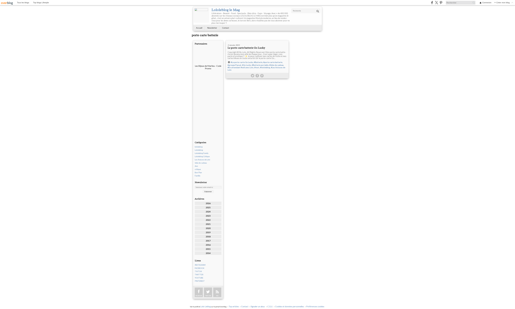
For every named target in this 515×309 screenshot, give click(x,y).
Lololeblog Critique (202, 156)
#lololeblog (265, 67)
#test (256, 67)
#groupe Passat (234, 65)
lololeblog (199, 147)
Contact (225, 28)
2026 (208, 203)
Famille (197, 176)
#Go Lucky (246, 65)
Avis (196, 166)
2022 (208, 220)
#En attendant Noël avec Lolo (240, 67)
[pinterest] (441, 2)
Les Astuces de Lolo (202, 160)
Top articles (234, 306)
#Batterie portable (260, 65)
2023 (208, 216)
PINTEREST (200, 281)
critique (198, 169)
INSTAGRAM (200, 265)
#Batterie (258, 62)
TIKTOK (198, 271)
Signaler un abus (258, 306)
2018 (208, 236)
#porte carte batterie (272, 62)
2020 (208, 228)
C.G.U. (270, 306)
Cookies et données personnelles (289, 306)
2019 (208, 232)
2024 (208, 211)
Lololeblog (199, 150)
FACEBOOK (199, 268)
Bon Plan (198, 172)
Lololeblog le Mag (225, 10)
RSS (217, 295)
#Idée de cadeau (276, 65)
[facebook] (432, 2)
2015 (208, 249)
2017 (208, 240)
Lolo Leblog (206, 306)
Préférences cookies (315, 306)
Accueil (199, 28)
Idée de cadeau (201, 163)
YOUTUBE (199, 278)
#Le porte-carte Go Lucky (242, 62)
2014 (208, 253)
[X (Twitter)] (436, 2)
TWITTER (199, 275)
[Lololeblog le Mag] (201, 15)
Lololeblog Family (201, 153)
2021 (208, 224)
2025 (208, 207)
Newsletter (212, 28)
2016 (208, 245)
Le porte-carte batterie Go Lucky (246, 47)
